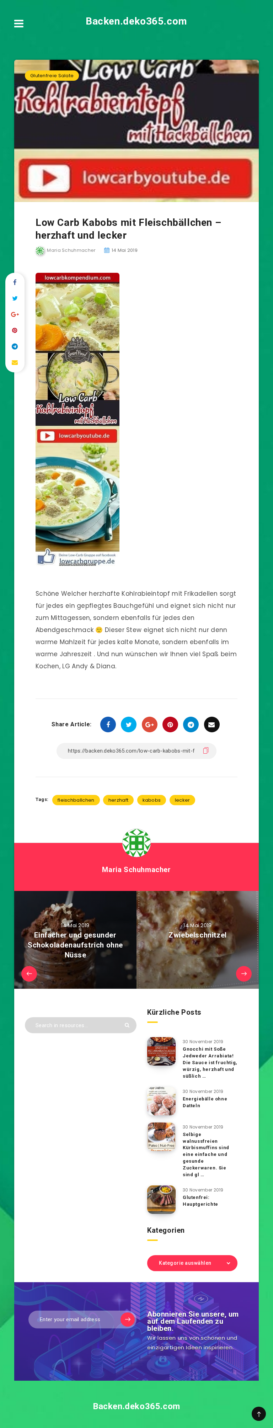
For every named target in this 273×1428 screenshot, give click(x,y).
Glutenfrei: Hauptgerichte (200, 1201)
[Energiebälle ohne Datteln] (161, 1101)
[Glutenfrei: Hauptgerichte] (161, 1199)
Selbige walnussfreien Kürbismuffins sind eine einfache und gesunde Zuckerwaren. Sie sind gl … (206, 1154)
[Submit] (127, 1025)
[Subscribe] (128, 1319)
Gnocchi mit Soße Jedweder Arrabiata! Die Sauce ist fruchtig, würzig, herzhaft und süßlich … (210, 1062)
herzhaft (118, 800)
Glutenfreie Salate (52, 75)
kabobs (152, 800)
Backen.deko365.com (136, 21)
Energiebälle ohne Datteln (205, 1102)
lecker (182, 800)
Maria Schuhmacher (136, 869)
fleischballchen (76, 800)
